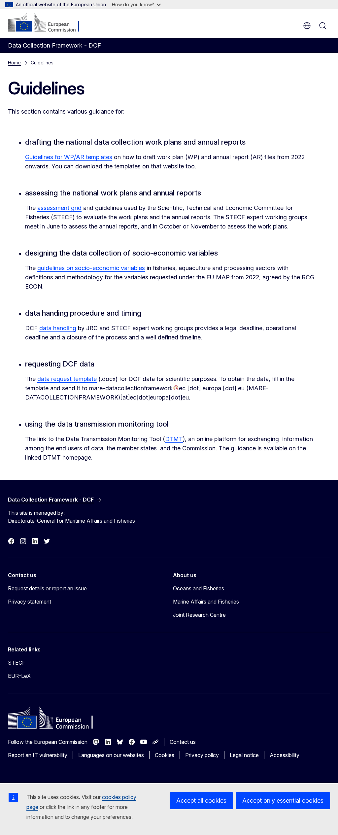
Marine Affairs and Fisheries (206, 601)
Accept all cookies (201, 800)
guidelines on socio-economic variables (91, 267)
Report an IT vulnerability (37, 755)
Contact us (183, 742)
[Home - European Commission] (48, 23)
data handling (57, 328)
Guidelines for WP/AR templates (68, 157)
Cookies (164, 755)
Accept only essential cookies (282, 800)
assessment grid (59, 207)
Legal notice (244, 755)
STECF (16, 662)
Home (14, 62)
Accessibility (284, 755)
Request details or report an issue (47, 588)
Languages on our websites (111, 755)
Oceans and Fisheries (198, 588)
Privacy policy (202, 755)
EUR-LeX (19, 676)
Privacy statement (29, 601)
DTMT (174, 438)
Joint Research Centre (199, 614)
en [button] (307, 25)
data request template (67, 378)
